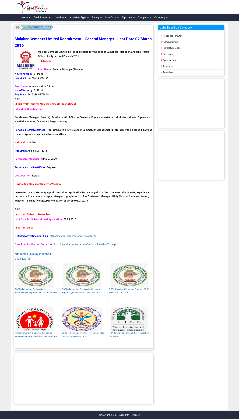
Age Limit (127, 17)
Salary (96, 17)
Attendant (168, 72)
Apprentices (169, 60)
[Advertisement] (84, 378)
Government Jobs (38, 27)
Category (160, 17)
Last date (111, 17)
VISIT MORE (22, 258)
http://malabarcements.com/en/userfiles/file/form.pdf (86, 244)
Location (59, 17)
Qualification (41, 17)
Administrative (170, 41)
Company (143, 17)
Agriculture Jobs (172, 47)
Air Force (168, 54)
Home (25, 17)
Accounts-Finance (173, 35)
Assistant (168, 66)
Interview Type (78, 17)
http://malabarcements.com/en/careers (73, 236)
